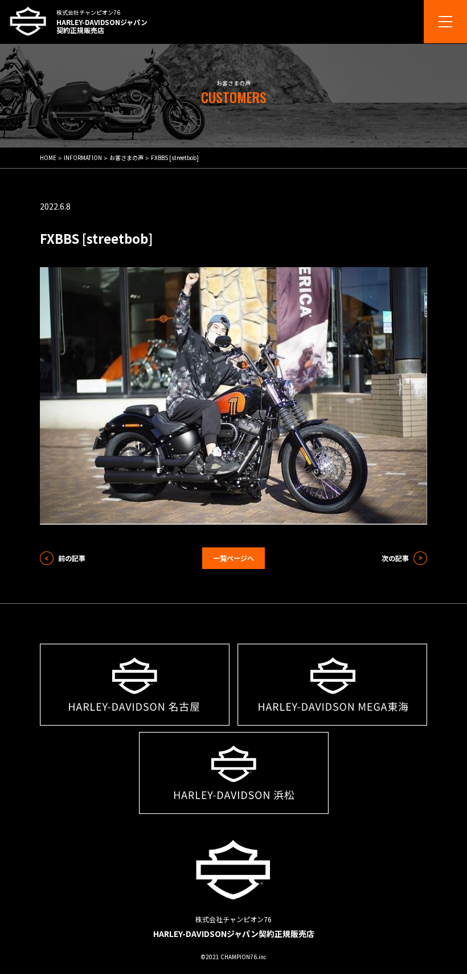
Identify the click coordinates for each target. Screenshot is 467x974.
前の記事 (71, 558)
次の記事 (395, 558)
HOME (48, 157)
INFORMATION (83, 157)
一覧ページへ (233, 558)
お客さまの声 (126, 157)
